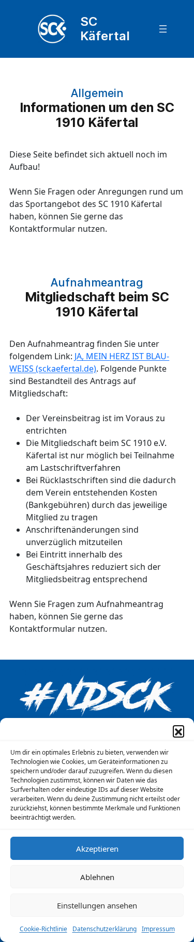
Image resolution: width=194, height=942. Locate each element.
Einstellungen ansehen (97, 905)
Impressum (158, 928)
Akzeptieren (97, 848)
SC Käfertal (105, 28)
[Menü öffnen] (163, 29)
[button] (178, 731)
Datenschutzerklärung (104, 928)
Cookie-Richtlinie (43, 928)
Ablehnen (97, 877)
